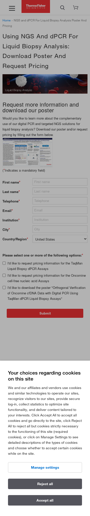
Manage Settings (45, 467)
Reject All (45, 484)
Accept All (45, 500)
